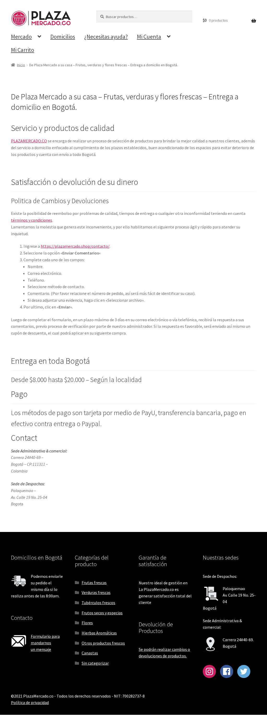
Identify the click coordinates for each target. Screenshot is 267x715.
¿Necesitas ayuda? (106, 36)
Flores (87, 622)
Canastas (90, 653)
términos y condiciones (31, 220)
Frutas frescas (94, 582)
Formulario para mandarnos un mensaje (45, 643)
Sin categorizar (95, 663)
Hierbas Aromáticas (99, 632)
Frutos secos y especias (102, 612)
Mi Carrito (22, 49)
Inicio (21, 65)
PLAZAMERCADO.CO (29, 140)
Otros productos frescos (103, 643)
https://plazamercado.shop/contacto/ (75, 246)
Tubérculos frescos (98, 602)
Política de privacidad (30, 702)
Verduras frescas (96, 592)
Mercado (21, 36)
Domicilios (62, 36)
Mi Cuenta (149, 36)
